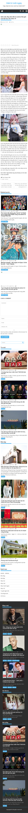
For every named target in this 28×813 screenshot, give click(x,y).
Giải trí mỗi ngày (14, 3)
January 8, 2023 (7, 678)
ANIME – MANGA (5, 573)
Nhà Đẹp (3, 476)
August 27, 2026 (5, 370)
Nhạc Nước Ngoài (5, 586)
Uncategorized (4, 593)
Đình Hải (14, 211)
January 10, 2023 (7, 652)
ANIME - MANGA (5, 179)
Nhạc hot (3, 581)
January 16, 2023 (7, 710)
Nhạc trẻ (3, 588)
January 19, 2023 (5, 286)
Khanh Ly (12, 22)
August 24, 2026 (5, 429)
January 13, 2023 (7, 625)
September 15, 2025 (6, 211)
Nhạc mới (3, 583)
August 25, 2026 (5, 400)
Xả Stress (3, 596)
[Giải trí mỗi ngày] (2, 11)
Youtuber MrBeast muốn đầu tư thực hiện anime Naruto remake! (6, 185)
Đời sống (3, 378)
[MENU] (26, 11)
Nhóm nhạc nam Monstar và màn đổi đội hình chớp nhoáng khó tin (21, 185)
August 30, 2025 (5, 260)
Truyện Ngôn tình (5, 591)
